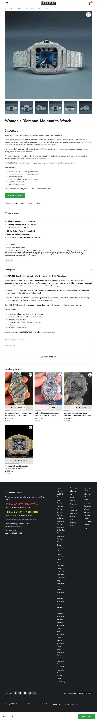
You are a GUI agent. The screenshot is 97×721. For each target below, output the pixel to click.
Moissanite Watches (17, 9)
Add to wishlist (13, 213)
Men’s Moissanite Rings (60, 592)
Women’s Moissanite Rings (60, 601)
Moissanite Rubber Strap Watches (61, 530)
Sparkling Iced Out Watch (31, 254)
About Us (87, 503)
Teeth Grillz (61, 572)
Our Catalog (61, 682)
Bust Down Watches (60, 513)
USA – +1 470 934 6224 (21, 504)
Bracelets (60, 613)
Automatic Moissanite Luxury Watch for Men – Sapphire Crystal (18, 414)
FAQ (71, 507)
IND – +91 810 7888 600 (21, 512)
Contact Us (87, 506)
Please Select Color (12, 203)
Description (10, 269)
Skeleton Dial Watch (76, 252)
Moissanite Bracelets (60, 617)
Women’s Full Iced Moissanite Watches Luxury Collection (16, 467)
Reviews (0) (10, 345)
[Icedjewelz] (48, 3)
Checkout (73, 491)
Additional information (14, 339)
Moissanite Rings (60, 585)
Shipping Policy (73, 524)
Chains (59, 545)
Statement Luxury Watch (49, 254)
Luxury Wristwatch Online (80, 251)
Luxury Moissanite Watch (63, 251)
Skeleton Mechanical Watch (14, 254)
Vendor (59, 649)
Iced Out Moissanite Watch (46, 251)
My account (74, 488)
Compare (73, 504)
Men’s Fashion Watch (49, 252)
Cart (71, 494)
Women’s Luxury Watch (28, 255)
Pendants (60, 622)
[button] (90, 3)
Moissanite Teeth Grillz (61, 576)
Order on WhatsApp (15, 195)
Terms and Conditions (73, 511)
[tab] (48, 270)
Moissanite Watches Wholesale (60, 539)
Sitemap (86, 524)
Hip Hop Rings (59, 609)
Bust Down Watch (14, 251)
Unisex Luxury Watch (80, 254)
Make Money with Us (88, 489)
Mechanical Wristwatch (34, 252)
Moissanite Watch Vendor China (60, 674)
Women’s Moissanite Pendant (60, 643)
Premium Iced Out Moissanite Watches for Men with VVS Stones (77, 414)
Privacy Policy (72, 517)
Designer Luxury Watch (28, 251)
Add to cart (86, 716)
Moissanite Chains (60, 549)
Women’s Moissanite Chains (60, 566)
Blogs (85, 528)
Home (7, 9)
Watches (59, 491)
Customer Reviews (87, 516)
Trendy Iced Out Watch (65, 254)
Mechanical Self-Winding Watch (15, 252)
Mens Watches (59, 501)
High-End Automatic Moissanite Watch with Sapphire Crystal (47, 414)
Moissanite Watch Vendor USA (61, 664)
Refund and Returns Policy (87, 497)
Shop (72, 497)
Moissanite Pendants (60, 626)
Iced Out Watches (60, 495)
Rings (58, 581)
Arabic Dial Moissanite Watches (60, 521)
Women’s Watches (60, 507)
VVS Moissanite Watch (12, 255)
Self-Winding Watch (63, 252)
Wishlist (72, 501)
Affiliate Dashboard (87, 510)
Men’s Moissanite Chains (60, 557)
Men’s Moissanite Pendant (60, 634)
